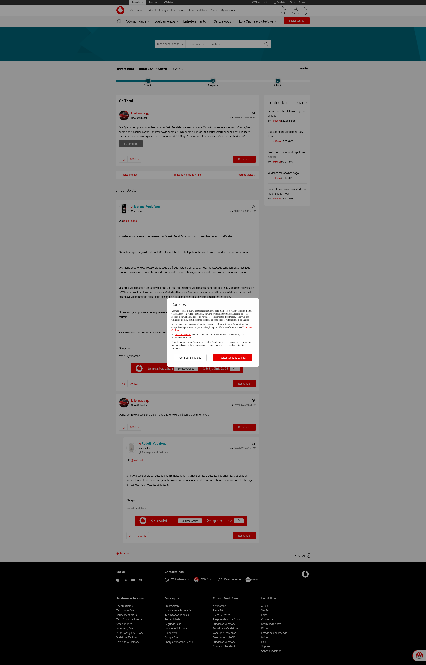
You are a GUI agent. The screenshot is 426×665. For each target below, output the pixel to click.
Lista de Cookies (183, 334)
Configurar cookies (190, 357)
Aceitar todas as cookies (233, 357)
